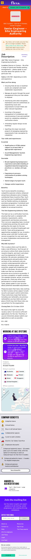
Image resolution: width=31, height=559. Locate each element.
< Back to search (7, 7)
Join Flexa (4, 535)
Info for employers (7, 532)
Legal (3, 537)
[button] (14, 394)
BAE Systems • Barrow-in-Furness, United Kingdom (15, 25)
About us (4, 524)
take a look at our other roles (14, 45)
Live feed (4, 540)
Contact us (4, 527)
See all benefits (15, 470)
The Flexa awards (22, 529)
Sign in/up (20, 527)
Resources (20, 524)
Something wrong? (24, 55)
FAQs (2, 529)
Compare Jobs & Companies (18, 7)
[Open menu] (2, 2)
